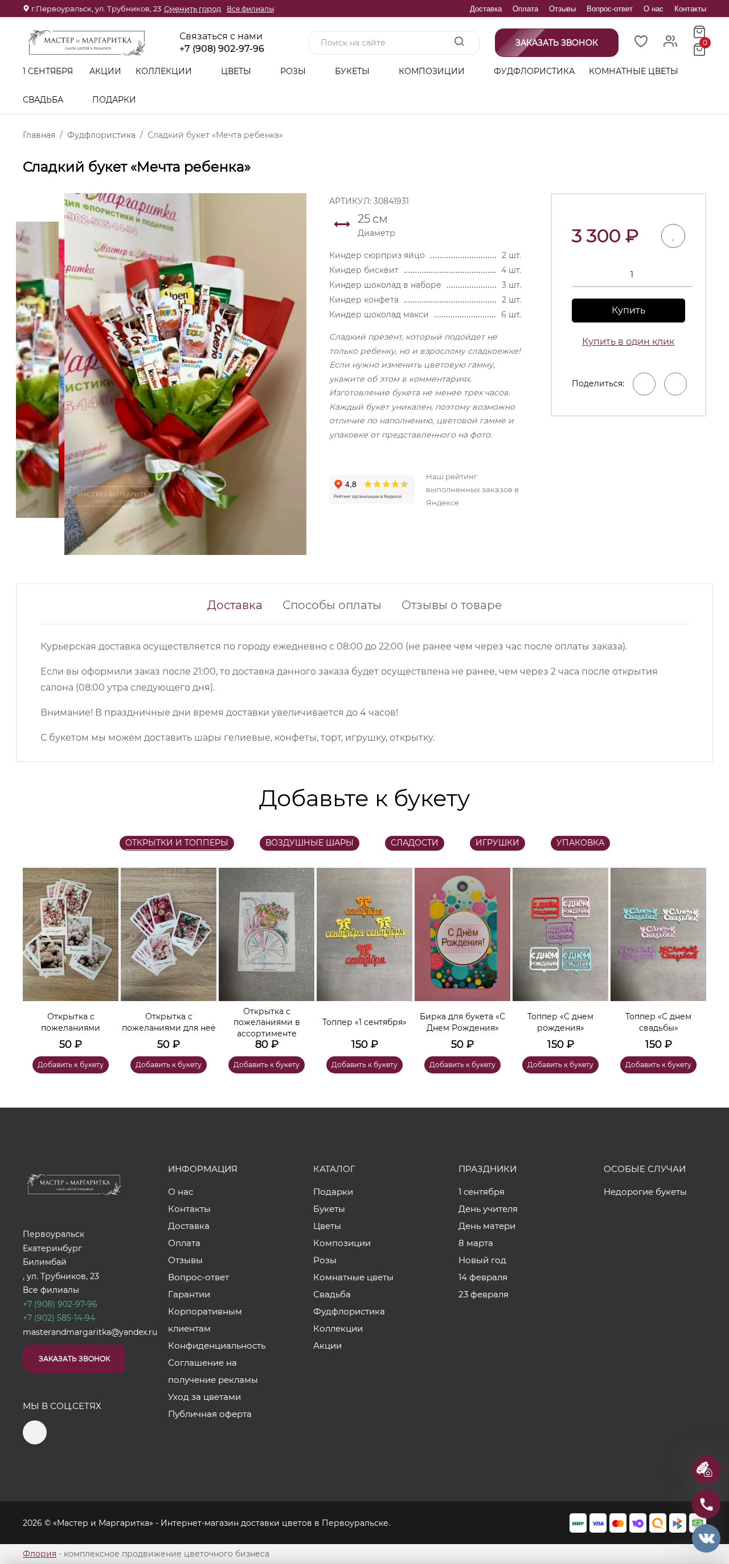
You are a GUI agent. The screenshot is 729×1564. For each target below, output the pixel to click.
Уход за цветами (204, 1396)
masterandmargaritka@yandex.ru (90, 1332)
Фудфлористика (534, 71)
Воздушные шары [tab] (309, 843)
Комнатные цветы (633, 71)
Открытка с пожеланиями (70, 1022)
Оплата (525, 9)
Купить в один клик (628, 341)
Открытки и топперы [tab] (176, 843)
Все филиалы (250, 9)
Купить (628, 310)
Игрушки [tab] (497, 843)
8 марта (475, 1243)
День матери (486, 1225)
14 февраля (482, 1277)
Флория (39, 1554)
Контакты (690, 9)
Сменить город (192, 8)
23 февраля (483, 1294)
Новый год (482, 1260)
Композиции (433, 71)
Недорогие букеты (645, 1191)
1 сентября (48, 71)
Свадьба (44, 100)
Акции (105, 71)
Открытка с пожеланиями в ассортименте (267, 1022)
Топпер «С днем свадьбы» (658, 1022)
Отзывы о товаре (452, 605)
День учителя (488, 1208)
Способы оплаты (332, 605)
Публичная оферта (210, 1413)
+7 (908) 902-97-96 (221, 49)
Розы (294, 71)
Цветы (237, 71)
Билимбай (45, 1262)
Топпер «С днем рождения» (560, 1022)
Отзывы (562, 9)
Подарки (115, 100)
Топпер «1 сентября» (364, 1022)
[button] (692, 954)
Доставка (486, 9)
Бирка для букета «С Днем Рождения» (462, 1022)
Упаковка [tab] (580, 843)
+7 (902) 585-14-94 (59, 1318)
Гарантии (189, 1294)
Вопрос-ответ (610, 9)
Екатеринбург (52, 1248)
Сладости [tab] (415, 843)
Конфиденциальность (216, 1345)
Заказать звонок (74, 1358)
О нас (654, 9)
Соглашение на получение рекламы (213, 1371)
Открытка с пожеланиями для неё (169, 1022)
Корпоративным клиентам (205, 1320)
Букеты (353, 71)
